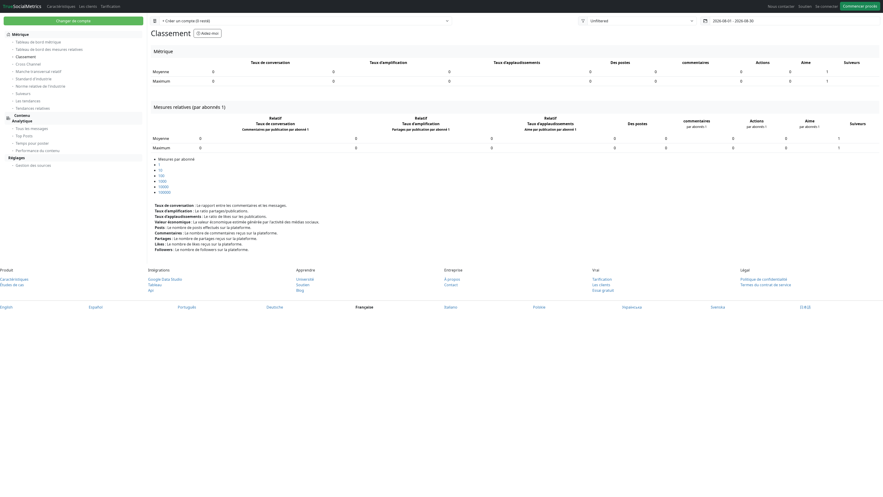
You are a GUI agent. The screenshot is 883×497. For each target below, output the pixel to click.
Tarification (110, 6)
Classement (26, 56)
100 (161, 175)
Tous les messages (32, 128)
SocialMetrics (22, 6)
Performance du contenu (38, 150)
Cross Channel (28, 64)
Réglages (16, 157)
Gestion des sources (33, 165)
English (6, 307)
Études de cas (12, 284)
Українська (632, 307)
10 (160, 170)
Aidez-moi (209, 33)
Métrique (20, 34)
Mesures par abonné (176, 159)
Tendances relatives (33, 108)
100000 (164, 192)
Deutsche (275, 307)
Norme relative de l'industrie (40, 86)
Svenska (718, 307)
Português (187, 307)
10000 (163, 186)
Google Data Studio (165, 279)
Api (151, 290)
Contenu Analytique (22, 118)
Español (96, 307)
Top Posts (24, 136)
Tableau (155, 284)
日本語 (805, 307)
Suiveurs (23, 93)
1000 (162, 181)
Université (305, 279)
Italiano (450, 307)
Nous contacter (781, 6)
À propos (452, 279)
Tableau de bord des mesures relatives (49, 49)
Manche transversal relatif (38, 71)
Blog (300, 290)
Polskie (539, 307)
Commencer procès (860, 6)
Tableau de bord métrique (38, 42)
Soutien (805, 6)
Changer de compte (73, 20)
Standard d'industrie (34, 78)
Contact (451, 284)
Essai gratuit (603, 290)
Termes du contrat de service (765, 284)
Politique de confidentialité (763, 279)
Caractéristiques (61, 6)
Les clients (88, 6)
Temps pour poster (32, 143)
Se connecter (826, 6)
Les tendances (28, 101)
